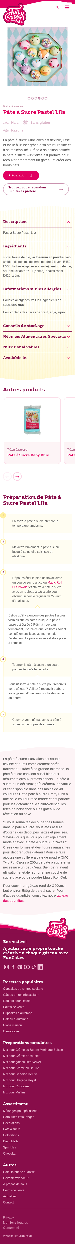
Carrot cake (11, 1031)
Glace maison (12, 1025)
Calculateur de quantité (19, 1172)
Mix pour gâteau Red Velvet (22, 1062)
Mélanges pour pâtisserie (20, 1110)
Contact (8, 1202)
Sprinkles (9, 1147)
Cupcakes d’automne (17, 1013)
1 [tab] (29, 98)
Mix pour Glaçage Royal (19, 1080)
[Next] (17, 477)
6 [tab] (46, 98)
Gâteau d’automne (15, 1019)
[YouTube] (26, 967)
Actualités (10, 1196)
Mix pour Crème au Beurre (21, 1068)
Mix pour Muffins (14, 1092)
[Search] (57, 7)
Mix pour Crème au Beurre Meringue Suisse (33, 1049)
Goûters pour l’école (17, 1000)
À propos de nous (15, 1184)
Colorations (11, 1135)
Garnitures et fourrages (18, 1117)
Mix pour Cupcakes (16, 1086)
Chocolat (9, 1153)
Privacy (8, 1217)
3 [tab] (36, 98)
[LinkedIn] (40, 967)
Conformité (11, 1227)
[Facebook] (13, 967)
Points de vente (13, 1007)
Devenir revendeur (15, 1178)
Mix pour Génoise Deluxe (20, 1074)
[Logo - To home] (57, 930)
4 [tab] (39, 98)
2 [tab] (32, 98)
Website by (17, 1235)
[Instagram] (6, 967)
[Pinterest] (20, 967)
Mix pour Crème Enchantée (21, 1055)
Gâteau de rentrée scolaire (21, 994)
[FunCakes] (14, 14)
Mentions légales (15, 1222)
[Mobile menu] (67, 7)
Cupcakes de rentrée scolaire (23, 988)
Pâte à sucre (11, 1129)
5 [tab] (42, 98)
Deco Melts (10, 1141)
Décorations (11, 1123)
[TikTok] (33, 967)
